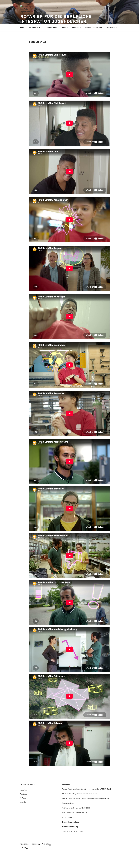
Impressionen (52, 27)
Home (22, 27)
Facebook (23, 794)
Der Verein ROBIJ (35, 27)
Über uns (75, 27)
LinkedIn (23, 802)
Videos (63, 27)
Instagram (23, 790)
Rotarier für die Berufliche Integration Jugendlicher (56, 18)
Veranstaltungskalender (93, 27)
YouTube (23, 798)
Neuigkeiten (111, 27)
